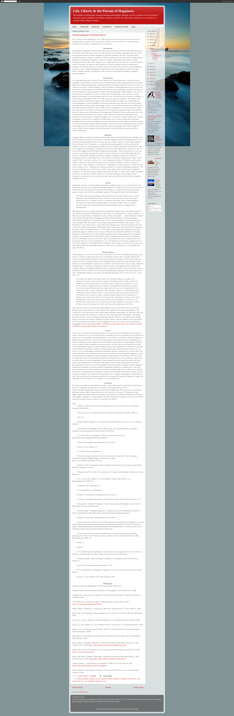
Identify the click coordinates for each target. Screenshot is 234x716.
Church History (132, 679)
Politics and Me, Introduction (158, 138)
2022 (151, 42)
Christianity (123, 679)
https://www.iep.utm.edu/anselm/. (83, 652)
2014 (151, 69)
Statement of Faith (121, 27)
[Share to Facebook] (109, 676)
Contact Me (84, 27)
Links (133, 27)
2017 (151, 63)
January (154, 51)
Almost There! (157, 181)
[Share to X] (107, 676)
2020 (151, 45)
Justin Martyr (91, 681)
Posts (151, 206)
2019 (151, 48)
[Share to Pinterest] (111, 676)
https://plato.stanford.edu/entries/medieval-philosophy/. (107, 659)
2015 (151, 66)
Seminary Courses (101, 681)
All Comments (154, 210)
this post (93, 699)
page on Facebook (77, 701)
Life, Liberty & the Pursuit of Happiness (103, 11)
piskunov (122, 709)
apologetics (85, 679)
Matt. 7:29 (100, 324)
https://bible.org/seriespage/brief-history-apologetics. (89, 666)
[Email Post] (100, 676)
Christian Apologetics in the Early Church (88, 35)
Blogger (135, 709)
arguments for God (94, 679)
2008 (151, 84)
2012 (151, 75)
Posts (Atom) (84, 692)
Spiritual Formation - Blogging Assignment (158, 95)
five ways (84, 681)
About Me (95, 27)
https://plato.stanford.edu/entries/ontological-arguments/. (108, 645)
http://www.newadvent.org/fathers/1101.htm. (87, 604)
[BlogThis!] (106, 676)
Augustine (104, 679)
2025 (151, 37)
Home (74, 27)
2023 (151, 39)
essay (78, 681)
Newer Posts (77, 687)
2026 (151, 34)
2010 (151, 81)
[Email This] (104, 676)
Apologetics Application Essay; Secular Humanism (155, 117)
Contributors (107, 27)
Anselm (79, 679)
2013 (151, 72)
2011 (151, 78)
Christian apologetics (113, 679)
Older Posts (139, 687)
